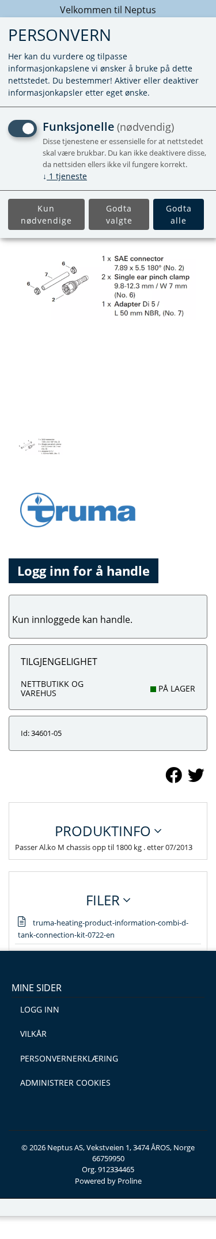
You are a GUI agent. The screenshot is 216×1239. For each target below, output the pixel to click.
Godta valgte (119, 214)
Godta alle (179, 214)
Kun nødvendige (46, 214)
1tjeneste (65, 176)
